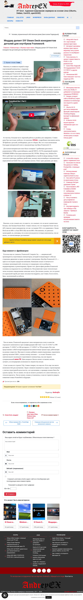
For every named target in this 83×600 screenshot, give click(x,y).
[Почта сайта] (39, 571)
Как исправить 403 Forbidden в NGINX (71, 188)
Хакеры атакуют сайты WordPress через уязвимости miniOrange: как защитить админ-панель (72, 100)
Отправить (11, 494)
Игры (36, 414)
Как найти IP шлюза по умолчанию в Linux (72, 179)
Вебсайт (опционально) (15, 468)
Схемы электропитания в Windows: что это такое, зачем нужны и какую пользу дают (72, 133)
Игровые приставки (27, 47)
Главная (10, 17)
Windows (60, 17)
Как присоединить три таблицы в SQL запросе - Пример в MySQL (71, 209)
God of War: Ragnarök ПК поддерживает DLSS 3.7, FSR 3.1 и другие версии (72, 69)
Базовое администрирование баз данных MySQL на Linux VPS (62, 550)
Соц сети (20, 17)
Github (35, 140)
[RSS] (34, 571)
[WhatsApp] (36, 406)
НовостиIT (30, 418)
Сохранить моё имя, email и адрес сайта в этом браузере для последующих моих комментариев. (28, 480)
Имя (8, 452)
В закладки (55, 56)
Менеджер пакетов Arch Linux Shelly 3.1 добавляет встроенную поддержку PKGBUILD (72, 91)
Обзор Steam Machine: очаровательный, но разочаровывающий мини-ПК (16, 544)
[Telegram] (32, 406)
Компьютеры (14, 47)
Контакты (69, 576)
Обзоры (10, 21)
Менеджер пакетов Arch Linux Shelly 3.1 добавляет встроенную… (39, 541)
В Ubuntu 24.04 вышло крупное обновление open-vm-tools (71, 123)
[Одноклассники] (29, 406)
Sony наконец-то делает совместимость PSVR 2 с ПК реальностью (72, 60)
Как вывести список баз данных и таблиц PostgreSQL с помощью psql (72, 166)
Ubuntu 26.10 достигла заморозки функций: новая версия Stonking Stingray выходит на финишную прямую (71, 112)
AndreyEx (56, 392)
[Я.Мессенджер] (25, 406)
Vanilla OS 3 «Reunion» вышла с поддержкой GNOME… (39, 563)
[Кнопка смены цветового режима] (5, 595)
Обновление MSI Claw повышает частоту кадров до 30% (72, 77)
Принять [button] (48, 597)
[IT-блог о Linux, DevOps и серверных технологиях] (9, 4)
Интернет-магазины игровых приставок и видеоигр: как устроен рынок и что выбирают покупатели (72, 50)
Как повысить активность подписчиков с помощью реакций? (60, 544)
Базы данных (49, 17)
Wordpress (37, 17)
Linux (28, 17)
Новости (19, 21)
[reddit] (38, 406)
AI (67, 17)
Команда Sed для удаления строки (71, 183)
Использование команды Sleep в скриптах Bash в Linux (71, 174)
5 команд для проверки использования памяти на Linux (71, 218)
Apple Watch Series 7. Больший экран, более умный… (61, 539)
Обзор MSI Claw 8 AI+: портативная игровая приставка (71, 42)
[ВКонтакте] (27, 406)
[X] (34, 406)
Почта (9, 460)
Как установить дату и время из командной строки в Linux (70, 201)
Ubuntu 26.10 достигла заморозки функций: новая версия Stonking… (39, 550)
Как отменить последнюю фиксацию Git (60, 554)
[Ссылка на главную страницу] (32, 5)
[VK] (44, 571)
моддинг (15, 415)
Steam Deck (8, 415)
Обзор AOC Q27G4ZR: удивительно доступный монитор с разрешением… (17, 551)
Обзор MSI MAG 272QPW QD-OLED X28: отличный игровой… (16, 556)
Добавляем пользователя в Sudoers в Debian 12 (72, 193)
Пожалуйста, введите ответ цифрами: (21, 485)
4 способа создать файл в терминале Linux (72, 159)
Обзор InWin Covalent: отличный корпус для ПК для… (16, 539)
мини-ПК (18, 359)
